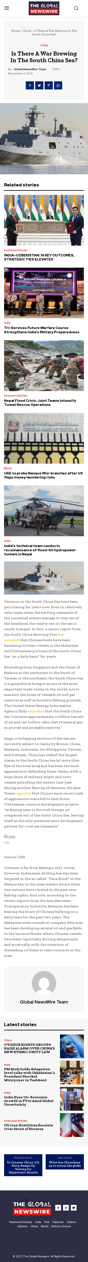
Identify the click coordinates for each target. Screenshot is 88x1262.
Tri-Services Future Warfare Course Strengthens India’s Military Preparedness (41, 330)
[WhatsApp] (58, 85)
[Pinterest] (49, 85)
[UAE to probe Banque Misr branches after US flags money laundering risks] (44, 438)
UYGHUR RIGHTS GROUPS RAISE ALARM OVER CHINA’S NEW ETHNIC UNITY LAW (29, 1048)
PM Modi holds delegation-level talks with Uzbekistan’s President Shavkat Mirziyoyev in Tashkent (29, 1074)
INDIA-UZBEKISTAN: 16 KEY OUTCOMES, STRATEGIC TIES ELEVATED (39, 257)
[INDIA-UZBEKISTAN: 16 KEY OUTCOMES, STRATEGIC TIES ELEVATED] (44, 220)
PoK (46, 1222)
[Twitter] (39, 85)
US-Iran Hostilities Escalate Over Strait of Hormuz (28, 1127)
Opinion (22, 1226)
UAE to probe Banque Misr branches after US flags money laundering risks (43, 475)
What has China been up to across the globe (65, 1164)
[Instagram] (66, 1208)
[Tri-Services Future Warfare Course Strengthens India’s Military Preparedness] (44, 293)
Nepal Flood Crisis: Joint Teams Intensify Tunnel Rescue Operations (40, 402)
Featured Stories (15, 250)
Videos (71, 1222)
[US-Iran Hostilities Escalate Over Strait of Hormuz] (72, 1125)
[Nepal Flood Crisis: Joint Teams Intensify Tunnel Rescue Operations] (44, 365)
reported (23, 793)
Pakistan (58, 1222)
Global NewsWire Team (30, 69)
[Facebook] (30, 85)
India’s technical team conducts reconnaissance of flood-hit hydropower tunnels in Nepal (40, 550)
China (27, 31)
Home (15, 31)
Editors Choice (61, 1226)
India (7, 322)
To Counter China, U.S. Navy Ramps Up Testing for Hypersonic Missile (23, 1167)
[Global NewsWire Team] (44, 983)
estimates (35, 711)
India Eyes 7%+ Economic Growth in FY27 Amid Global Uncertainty (28, 1101)
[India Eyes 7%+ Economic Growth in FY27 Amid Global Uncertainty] (72, 1099)
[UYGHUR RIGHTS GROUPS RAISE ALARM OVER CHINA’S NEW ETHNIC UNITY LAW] (72, 1046)
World (8, 468)
